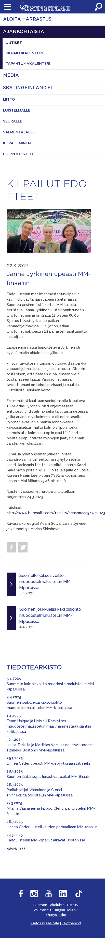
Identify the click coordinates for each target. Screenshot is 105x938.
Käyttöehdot (71, 923)
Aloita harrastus (27, 19)
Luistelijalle (16, 110)
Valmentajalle (19, 132)
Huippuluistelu (19, 154)
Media (11, 75)
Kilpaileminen (17, 143)
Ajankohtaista (23, 31)
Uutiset (14, 43)
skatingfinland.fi (27, 88)
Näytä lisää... (17, 849)
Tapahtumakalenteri (28, 64)
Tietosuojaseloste (45, 923)
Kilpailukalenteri (24, 53)
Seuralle (12, 121)
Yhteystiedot (56, 915)
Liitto (9, 99)
